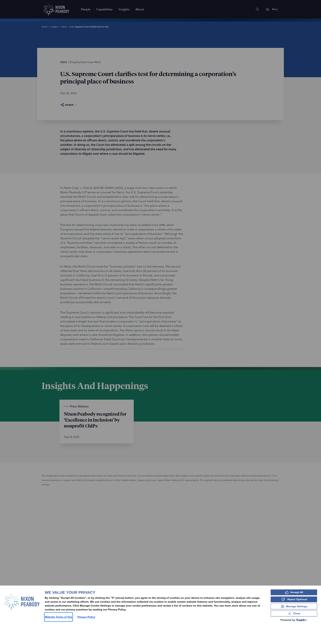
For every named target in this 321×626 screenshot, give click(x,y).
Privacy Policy (86, 616)
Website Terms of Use (58, 616)
